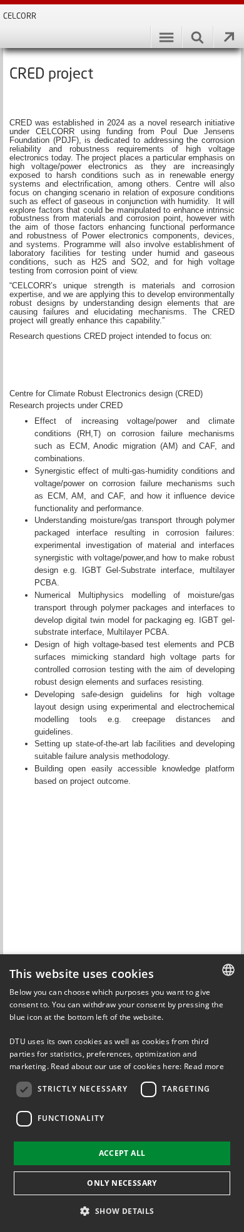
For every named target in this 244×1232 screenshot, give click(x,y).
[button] (121, 1210)
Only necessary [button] (122, 1183)
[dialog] (122, 1093)
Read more (204, 1066)
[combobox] (228, 970)
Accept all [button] (122, 1153)
